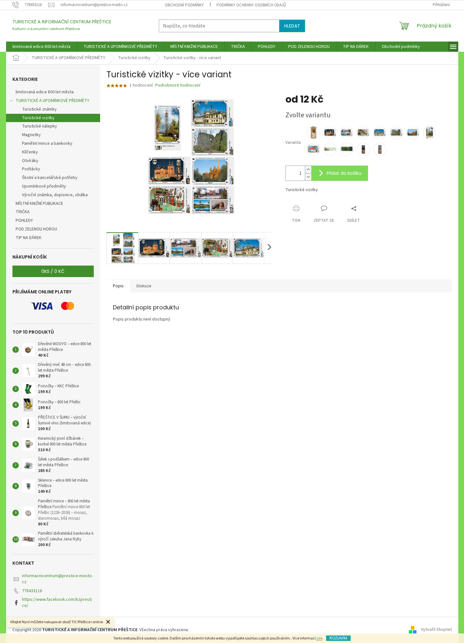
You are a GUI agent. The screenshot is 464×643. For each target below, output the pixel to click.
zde (319, 638)
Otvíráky (30, 161)
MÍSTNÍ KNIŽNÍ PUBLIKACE (39, 203)
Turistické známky (39, 109)
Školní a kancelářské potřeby (49, 177)
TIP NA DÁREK (28, 238)
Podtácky (31, 169)
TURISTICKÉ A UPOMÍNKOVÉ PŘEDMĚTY (52, 100)
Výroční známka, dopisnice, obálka (55, 195)
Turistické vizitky (38, 118)
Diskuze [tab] (143, 286)
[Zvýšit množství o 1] (308, 169)
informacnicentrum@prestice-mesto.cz (57, 579)
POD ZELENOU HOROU (36, 229)
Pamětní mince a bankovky (47, 143)
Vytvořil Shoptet (436, 630)
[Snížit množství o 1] (308, 177)
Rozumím (338, 638)
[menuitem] (41, 47)
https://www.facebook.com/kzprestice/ (57, 602)
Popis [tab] (118, 286)
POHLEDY (24, 220)
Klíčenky (30, 152)
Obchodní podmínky (184, 5)
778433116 (32, 591)
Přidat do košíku (344, 173)
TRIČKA (23, 212)
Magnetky (31, 135)
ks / (52, 271)
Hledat (292, 26)
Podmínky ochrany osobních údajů (251, 5)
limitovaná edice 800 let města (45, 92)
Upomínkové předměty (44, 186)
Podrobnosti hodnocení (177, 85)
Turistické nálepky (39, 126)
